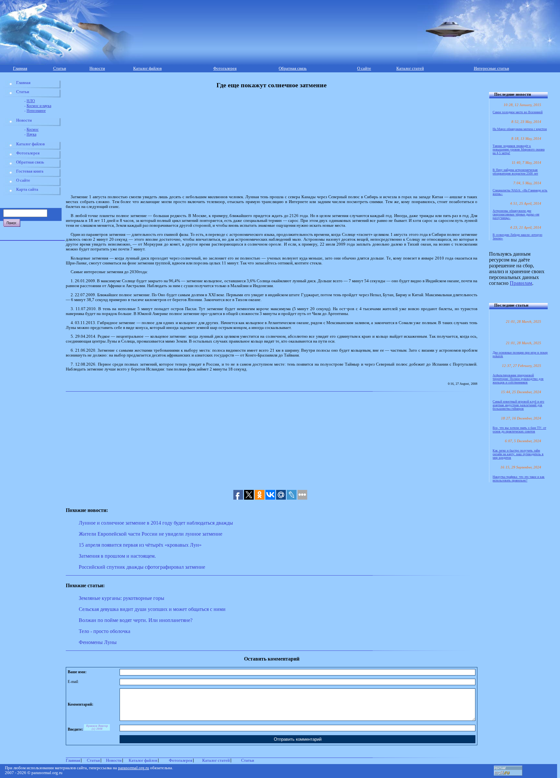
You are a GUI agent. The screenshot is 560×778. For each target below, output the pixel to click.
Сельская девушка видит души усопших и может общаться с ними (152, 609)
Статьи (59, 68)
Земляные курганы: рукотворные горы (121, 598)
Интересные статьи (491, 68)
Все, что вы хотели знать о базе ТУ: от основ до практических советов (519, 429)
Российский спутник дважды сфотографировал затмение (142, 567)
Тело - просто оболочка (104, 631)
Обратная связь (293, 68)
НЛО (31, 101)
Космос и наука (39, 105)
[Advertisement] (211, 141)
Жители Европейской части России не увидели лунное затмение (150, 534)
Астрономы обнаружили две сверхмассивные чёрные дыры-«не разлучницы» (516, 214)
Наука (31, 134)
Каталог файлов (147, 68)
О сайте (364, 68)
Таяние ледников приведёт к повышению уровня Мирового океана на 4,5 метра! (518, 149)
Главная (20, 68)
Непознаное (36, 110)
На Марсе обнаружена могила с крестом (520, 129)
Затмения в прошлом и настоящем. (117, 556)
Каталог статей (410, 68)
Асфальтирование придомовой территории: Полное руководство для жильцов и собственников (518, 378)
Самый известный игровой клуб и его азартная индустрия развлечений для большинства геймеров (518, 405)
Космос (33, 129)
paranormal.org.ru (133, 768)
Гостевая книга (29, 171)
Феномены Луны (98, 642)
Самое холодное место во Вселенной (517, 112)
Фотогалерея (225, 68)
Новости (97, 68)
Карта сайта (27, 189)
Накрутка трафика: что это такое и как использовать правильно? (518, 478)
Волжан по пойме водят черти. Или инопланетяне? (135, 620)
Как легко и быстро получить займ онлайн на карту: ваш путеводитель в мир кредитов (518, 454)
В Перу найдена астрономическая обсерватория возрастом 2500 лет (515, 171)
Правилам (521, 283)
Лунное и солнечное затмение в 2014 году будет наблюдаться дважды (156, 523)
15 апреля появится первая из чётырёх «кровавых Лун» (140, 545)
